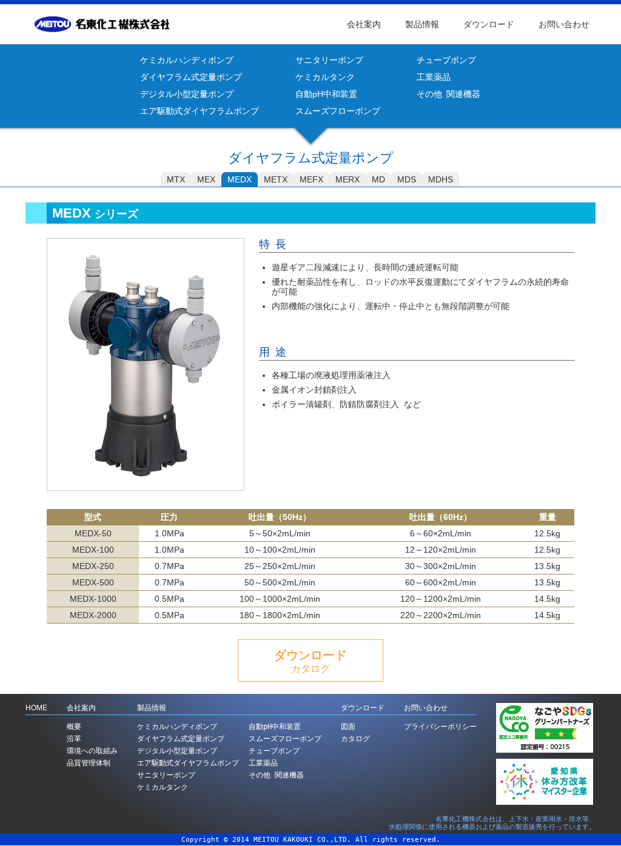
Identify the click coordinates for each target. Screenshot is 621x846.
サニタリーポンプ (329, 60)
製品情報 (422, 24)
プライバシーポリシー (440, 726)
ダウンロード (488, 24)
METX (275, 179)
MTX (176, 179)
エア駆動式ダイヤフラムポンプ (199, 111)
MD (378, 179)
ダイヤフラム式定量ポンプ (191, 77)
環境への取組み (92, 751)
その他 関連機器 (448, 94)
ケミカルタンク (325, 77)
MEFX (311, 179)
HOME (36, 708)
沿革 (74, 738)
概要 (74, 726)
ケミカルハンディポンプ (186, 60)
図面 (348, 726)
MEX (206, 179)
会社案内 (364, 24)
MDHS (440, 179)
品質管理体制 (88, 763)
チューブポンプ (446, 60)
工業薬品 (434, 77)
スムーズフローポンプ (337, 111)
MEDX (239, 179)
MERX (347, 179)
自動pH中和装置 (326, 94)
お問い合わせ (564, 24)
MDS (406, 179)
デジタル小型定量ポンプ (186, 94)
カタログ (355, 738)
